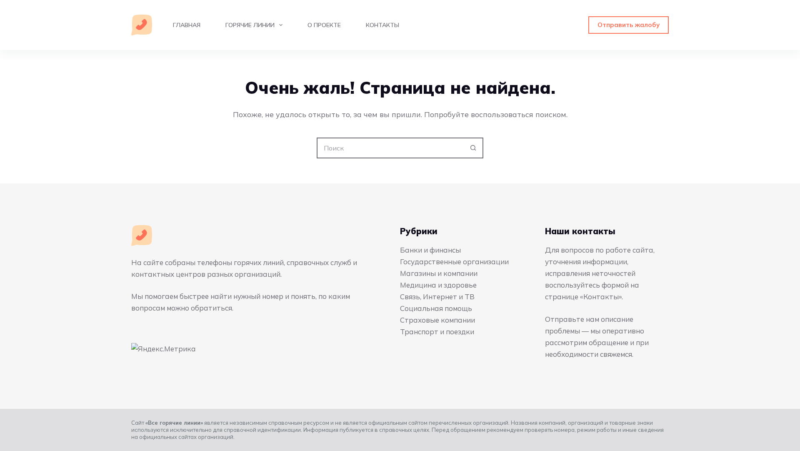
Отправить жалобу (629, 25)
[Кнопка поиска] (472, 148)
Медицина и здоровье (438, 285)
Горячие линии (250, 25)
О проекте (324, 25)
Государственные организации (454, 261)
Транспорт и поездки (437, 331)
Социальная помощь (436, 308)
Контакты (382, 25)
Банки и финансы (430, 250)
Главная (186, 25)
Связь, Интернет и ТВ (437, 296)
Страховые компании (437, 320)
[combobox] (390, 148)
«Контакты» (601, 296)
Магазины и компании (439, 273)
